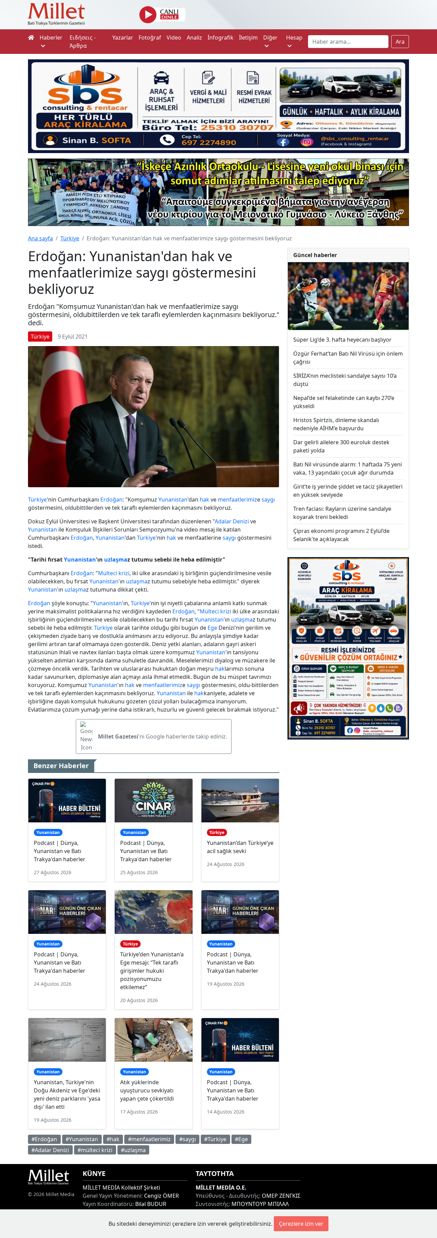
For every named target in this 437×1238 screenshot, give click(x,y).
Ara (400, 41)
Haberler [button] (51, 37)
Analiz (194, 37)
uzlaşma (115, 559)
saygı (268, 499)
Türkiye (69, 238)
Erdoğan (111, 499)
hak (204, 499)
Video (174, 37)
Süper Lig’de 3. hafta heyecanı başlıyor (342, 339)
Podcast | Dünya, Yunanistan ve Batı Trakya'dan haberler (59, 851)
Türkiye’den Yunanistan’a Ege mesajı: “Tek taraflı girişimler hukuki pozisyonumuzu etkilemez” (152, 971)
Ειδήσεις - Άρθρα (83, 41)
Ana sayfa (40, 238)
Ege (212, 627)
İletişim (248, 37)
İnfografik (221, 37)
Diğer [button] (270, 37)
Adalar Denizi (232, 521)
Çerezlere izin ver (301, 1223)
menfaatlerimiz (237, 499)
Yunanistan (172, 499)
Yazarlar (122, 37)
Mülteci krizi (113, 573)
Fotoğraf (150, 37)
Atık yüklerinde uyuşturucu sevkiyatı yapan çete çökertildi (147, 1090)
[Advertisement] (348, 793)
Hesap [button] (294, 37)
